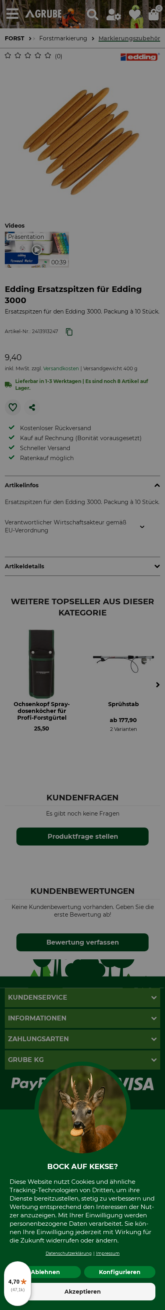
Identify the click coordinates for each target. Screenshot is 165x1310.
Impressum (108, 1253)
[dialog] (82, 655)
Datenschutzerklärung (69, 1253)
